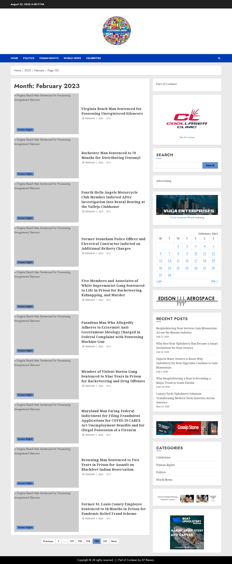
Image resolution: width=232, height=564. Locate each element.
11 (204, 253)
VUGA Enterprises (179, 217)
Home (14, 58)
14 (169, 260)
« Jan (159, 281)
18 (204, 260)
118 (80, 541)
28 (169, 275)
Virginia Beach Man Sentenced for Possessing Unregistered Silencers (112, 111)
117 (72, 541)
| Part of (122, 560)
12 (213, 253)
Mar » (214, 281)
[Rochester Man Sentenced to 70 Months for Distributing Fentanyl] (46, 158)
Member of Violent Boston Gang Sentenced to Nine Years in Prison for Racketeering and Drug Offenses (113, 376)
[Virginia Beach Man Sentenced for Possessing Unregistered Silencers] (46, 113)
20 (160, 268)
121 (105, 541)
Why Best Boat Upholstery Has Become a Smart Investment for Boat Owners (187, 346)
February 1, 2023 (94, 118)
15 (178, 260)
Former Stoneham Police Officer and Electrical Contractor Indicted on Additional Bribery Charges (113, 244)
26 (213, 268)
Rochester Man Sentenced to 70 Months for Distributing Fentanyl (110, 155)
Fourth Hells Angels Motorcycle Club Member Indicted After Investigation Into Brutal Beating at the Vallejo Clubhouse (113, 199)
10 (195, 253)
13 (160, 260)
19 (213, 260)
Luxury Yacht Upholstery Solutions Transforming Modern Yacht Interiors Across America (185, 398)
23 (187, 268)
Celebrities (93, 58)
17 (195, 260)
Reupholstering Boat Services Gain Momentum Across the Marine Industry (186, 330)
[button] (219, 58)
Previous (48, 541)
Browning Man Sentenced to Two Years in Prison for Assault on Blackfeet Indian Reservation (110, 465)
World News (72, 58)
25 (204, 268)
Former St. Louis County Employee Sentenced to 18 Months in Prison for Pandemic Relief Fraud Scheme (113, 509)
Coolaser (190, 137)
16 (187, 260)
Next (114, 541)
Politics (28, 58)
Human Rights (49, 58)
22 (178, 268)
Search (164, 155)
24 (195, 268)
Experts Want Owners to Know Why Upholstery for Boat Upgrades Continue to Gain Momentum (187, 363)
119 (88, 541)
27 (160, 275)
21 (169, 268)
